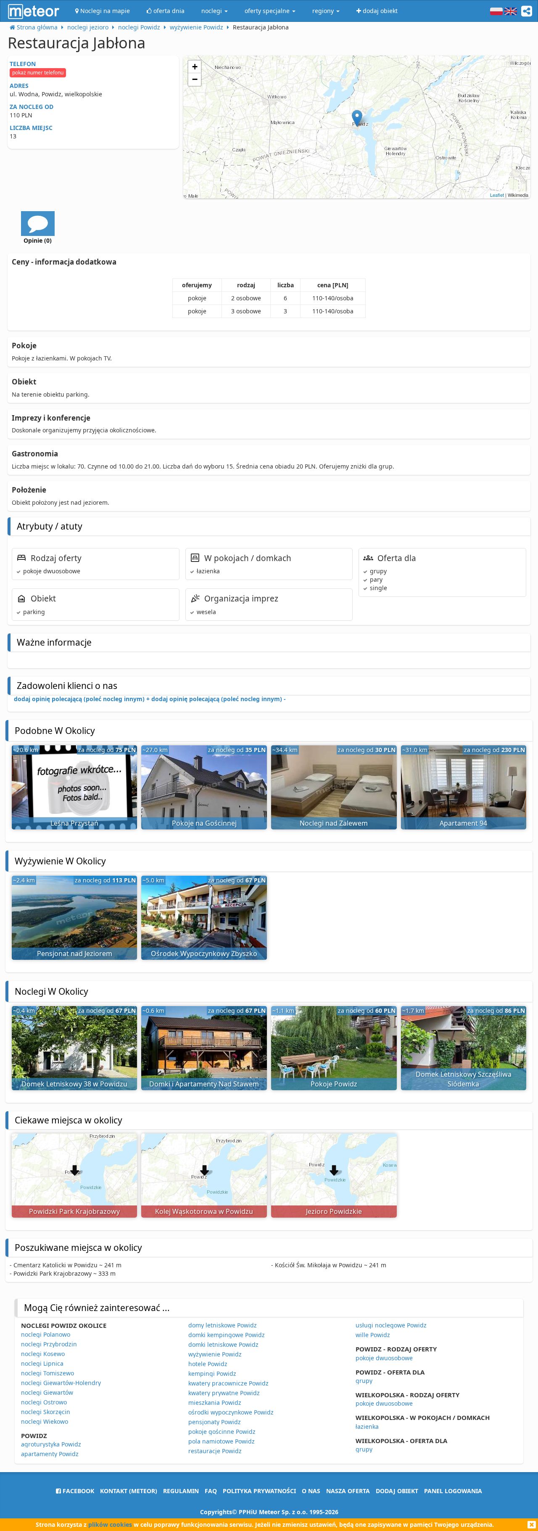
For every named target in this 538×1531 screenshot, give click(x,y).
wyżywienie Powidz (215, 1354)
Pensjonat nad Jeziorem (74, 953)
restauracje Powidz (215, 1451)
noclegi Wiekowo (44, 1421)
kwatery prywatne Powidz (224, 1393)
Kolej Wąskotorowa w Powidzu (204, 1211)
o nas (311, 1491)
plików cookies (110, 1524)
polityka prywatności (259, 1491)
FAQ (211, 1491)
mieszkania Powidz (214, 1403)
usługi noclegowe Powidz (391, 1325)
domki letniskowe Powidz (223, 1344)
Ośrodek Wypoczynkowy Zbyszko (204, 953)
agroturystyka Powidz (51, 1444)
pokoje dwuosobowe (384, 1358)
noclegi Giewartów (47, 1392)
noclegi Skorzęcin (45, 1412)
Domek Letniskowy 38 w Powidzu (74, 1084)
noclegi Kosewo (43, 1354)
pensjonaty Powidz (214, 1422)
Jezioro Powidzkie (334, 1211)
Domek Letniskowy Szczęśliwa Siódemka (464, 1079)
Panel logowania (453, 1491)
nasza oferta (348, 1491)
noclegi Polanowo (45, 1334)
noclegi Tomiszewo (47, 1373)
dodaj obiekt (397, 1491)
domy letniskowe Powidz (222, 1325)
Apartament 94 (463, 823)
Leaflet (497, 194)
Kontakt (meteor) (128, 1491)
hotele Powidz (207, 1364)
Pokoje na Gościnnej (204, 823)
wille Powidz (373, 1335)
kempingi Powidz (212, 1373)
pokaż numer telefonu (37, 72)
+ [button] (195, 66)
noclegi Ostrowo (44, 1402)
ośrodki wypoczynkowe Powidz (231, 1412)
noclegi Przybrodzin (49, 1344)
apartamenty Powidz (50, 1454)
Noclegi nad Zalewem (334, 823)
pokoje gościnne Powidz (222, 1432)
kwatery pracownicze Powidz (228, 1383)
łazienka (367, 1426)
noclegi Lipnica (42, 1363)
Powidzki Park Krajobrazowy (74, 1211)
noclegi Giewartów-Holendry (61, 1383)
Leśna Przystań (74, 823)
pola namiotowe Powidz (221, 1441)
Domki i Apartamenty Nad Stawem (204, 1084)
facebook (77, 1491)
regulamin (181, 1491)
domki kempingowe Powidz (226, 1335)
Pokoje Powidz (334, 1084)
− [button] (195, 79)
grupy (364, 1381)
